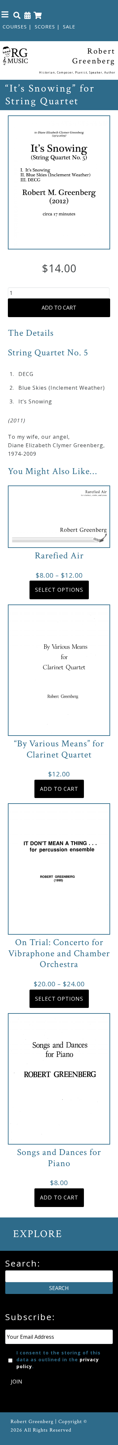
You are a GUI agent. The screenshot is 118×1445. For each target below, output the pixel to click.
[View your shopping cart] (37, 15)
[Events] (27, 15)
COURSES (15, 26)
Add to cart (59, 307)
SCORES (45, 26)
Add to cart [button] (59, 788)
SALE (69, 26)
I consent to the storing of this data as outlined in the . (58, 1359)
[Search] (17, 15)
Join (16, 1381)
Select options (59, 589)
